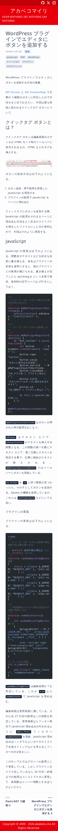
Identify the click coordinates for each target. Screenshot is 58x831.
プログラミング (14, 66)
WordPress (33, 57)
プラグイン (28, 61)
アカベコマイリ (29, 10)
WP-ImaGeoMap (35, 92)
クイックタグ (13, 61)
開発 (27, 51)
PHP (23, 57)
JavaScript (12, 57)
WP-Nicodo (13, 92)
